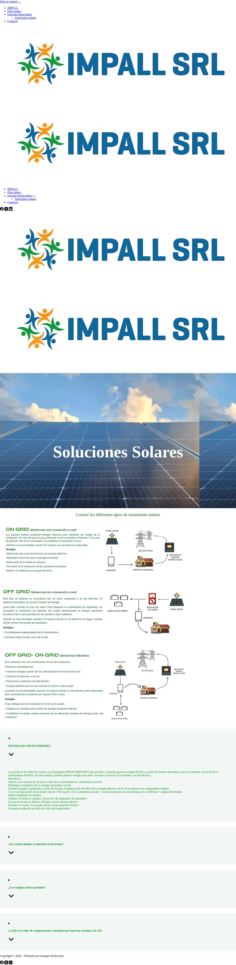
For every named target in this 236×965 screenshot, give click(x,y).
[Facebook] (2, 209)
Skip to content (9, 1)
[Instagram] (6, 209)
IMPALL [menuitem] (12, 7)
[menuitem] (34, 196)
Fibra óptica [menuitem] (14, 11)
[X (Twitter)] (6, 963)
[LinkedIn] (11, 209)
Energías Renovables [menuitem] (19, 14)
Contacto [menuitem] (12, 21)
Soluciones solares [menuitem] (25, 17)
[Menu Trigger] (19, 2)
